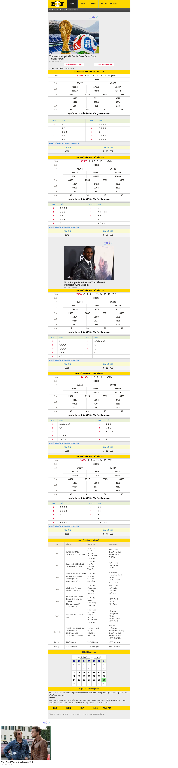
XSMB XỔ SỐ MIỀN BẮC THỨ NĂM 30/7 (89, 456)
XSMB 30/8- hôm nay (104, 64)
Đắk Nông (112, 611)
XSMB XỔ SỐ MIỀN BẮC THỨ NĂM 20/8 (89, 157)
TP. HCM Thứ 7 (92, 620)
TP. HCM (90, 553)
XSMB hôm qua (71, 647)
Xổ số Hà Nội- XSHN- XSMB (76, 574)
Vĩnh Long (91, 605)
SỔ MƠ (103, 4)
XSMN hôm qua (93, 647)
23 (104, 676)
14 (94, 672)
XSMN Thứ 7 (92, 622)
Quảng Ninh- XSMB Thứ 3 (75, 564)
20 (89, 676)
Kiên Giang (91, 633)
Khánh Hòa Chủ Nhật (116, 631)
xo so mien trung (98, 714)
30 (89, 665)
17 (74, 676)
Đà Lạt (89, 631)
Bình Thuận (91, 588)
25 (79, 680)
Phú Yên (112, 557)
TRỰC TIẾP (107, 708)
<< (78, 657)
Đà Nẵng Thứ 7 (114, 619)
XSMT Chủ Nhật (115, 638)
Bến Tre (90, 564)
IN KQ (95, 708)
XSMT (93, 4)
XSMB (72, 4)
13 (89, 672)
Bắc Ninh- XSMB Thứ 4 (74, 576)
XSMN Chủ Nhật (93, 628)
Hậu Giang (91, 612)
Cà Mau (90, 551)
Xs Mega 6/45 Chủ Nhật (74, 636)
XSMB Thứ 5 (69, 69)
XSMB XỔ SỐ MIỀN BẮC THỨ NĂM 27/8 (89, 72)
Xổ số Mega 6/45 (72, 579)
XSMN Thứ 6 (92, 598)
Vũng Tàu (90, 569)
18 (79, 676)
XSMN (83, 4)
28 (79, 665)
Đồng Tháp (91, 548)
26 (84, 680)
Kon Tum (112, 626)
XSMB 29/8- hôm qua (74, 64)
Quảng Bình (113, 588)
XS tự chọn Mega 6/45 (73, 604)
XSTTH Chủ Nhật (115, 636)
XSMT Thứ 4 (113, 582)
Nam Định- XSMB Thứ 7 (74, 615)
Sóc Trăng (91, 581)
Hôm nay (57, 642)
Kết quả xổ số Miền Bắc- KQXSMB (74, 600)
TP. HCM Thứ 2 (92, 556)
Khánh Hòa (113, 572)
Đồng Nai (90, 576)
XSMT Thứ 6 (113, 599)
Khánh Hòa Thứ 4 (115, 575)
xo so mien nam (74, 714)
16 (104, 672)
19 (84, 676)
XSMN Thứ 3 (92, 562)
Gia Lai (111, 601)
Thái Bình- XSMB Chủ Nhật (75, 628)
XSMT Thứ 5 (113, 586)
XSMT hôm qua (114, 647)
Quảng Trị (112, 593)
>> (92, 657)
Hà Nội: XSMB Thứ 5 (73, 591)
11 (79, 672)
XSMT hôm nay (114, 642)
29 (84, 665)
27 (74, 665)
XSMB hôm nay (71, 642)
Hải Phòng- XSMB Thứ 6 (74, 597)
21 (94, 676)
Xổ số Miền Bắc (71, 631)
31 (94, 665)
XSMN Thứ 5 (92, 586)
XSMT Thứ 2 (113, 550)
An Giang (90, 591)
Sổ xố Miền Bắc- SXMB (74, 588)
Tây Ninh (90, 593)
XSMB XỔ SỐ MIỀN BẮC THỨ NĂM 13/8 (89, 290)
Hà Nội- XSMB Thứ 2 (73, 552)
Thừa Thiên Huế (115, 552)
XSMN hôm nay (93, 642)
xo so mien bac (86, 714)
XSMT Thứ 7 (113, 621)
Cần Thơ (90, 579)
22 (99, 676)
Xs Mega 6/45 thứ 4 (72, 581)
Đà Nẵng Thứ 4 (114, 580)
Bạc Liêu (90, 567)
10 (74, 672)
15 (99, 672)
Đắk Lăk (112, 568)
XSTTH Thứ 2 (114, 555)
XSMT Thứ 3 (113, 563)
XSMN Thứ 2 (92, 558)
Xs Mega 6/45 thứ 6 (72, 606)
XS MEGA (113, 4)
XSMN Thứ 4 (92, 574)
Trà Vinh (90, 600)
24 (74, 680)
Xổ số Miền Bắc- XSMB (74, 567)
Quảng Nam (113, 565)
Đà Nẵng (112, 577)
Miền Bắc (59, 69)
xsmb (66, 714)
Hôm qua (57, 647)
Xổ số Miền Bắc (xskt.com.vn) (95, 113)
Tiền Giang (91, 636)
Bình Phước (91, 610)
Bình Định (112, 591)
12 (84, 672)
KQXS (52, 69)
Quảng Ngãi (113, 614)
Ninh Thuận (113, 604)
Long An (90, 615)
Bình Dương (91, 603)
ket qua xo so (58, 714)
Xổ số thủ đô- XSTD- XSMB (75, 555)
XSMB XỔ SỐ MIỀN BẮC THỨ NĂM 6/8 (89, 373)
